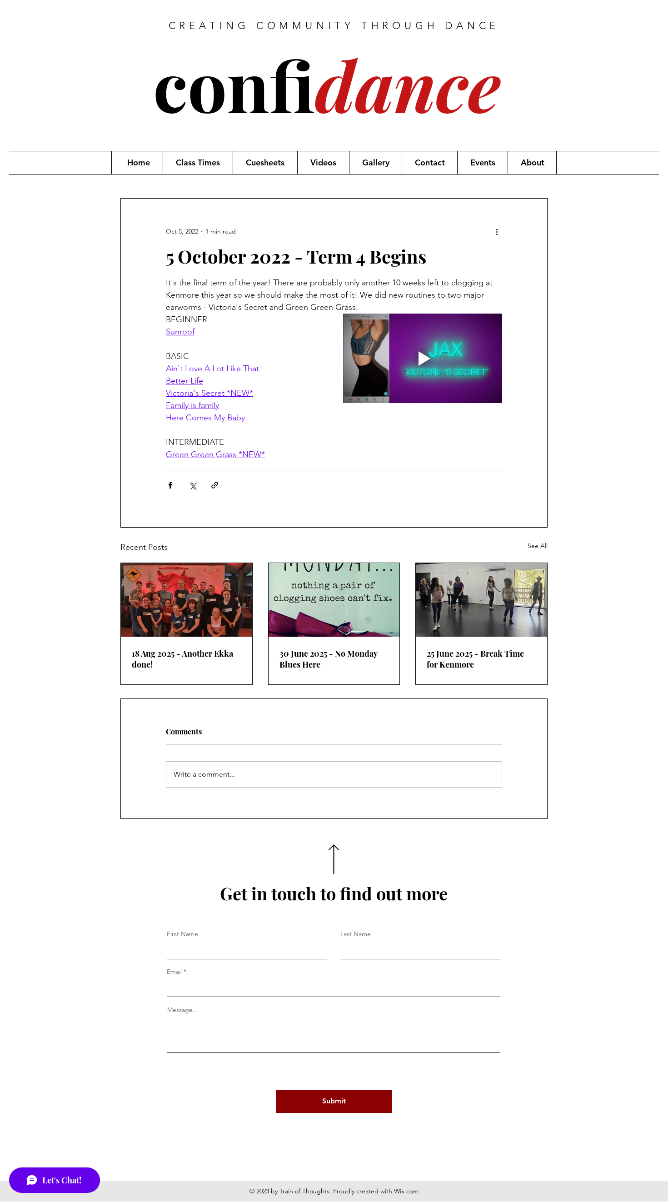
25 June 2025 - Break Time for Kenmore (475, 659)
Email (174, 971)
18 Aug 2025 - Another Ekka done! (182, 659)
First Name (182, 934)
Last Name (355, 934)
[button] (198, 162)
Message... (182, 1010)
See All (538, 546)
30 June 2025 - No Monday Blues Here (328, 659)
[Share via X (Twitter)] (192, 485)
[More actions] (496, 231)
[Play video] (422, 358)
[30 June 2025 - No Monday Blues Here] (334, 600)
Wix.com (406, 1191)
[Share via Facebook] (170, 485)
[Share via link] (214, 485)
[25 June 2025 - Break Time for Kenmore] (481, 600)
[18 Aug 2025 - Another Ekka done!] (186, 600)
